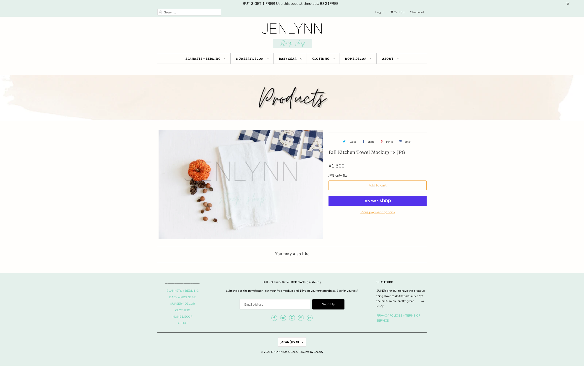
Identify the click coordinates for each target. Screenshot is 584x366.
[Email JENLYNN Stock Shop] (310, 318)
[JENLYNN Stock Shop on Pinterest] (292, 318)
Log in (380, 12)
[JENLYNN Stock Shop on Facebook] (274, 318)
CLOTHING (321, 58)
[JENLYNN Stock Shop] (292, 36)
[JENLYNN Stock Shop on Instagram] (301, 318)
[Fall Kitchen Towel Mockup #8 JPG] (241, 184)
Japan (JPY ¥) (290, 342)
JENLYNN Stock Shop (284, 352)
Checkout (417, 12)
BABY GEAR (288, 58)
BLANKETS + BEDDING (203, 58)
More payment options (377, 212)
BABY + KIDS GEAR (182, 297)
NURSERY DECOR (250, 58)
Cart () (398, 12)
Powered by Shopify (311, 352)
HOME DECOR (356, 58)
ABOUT (388, 58)
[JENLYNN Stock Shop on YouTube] (283, 318)
